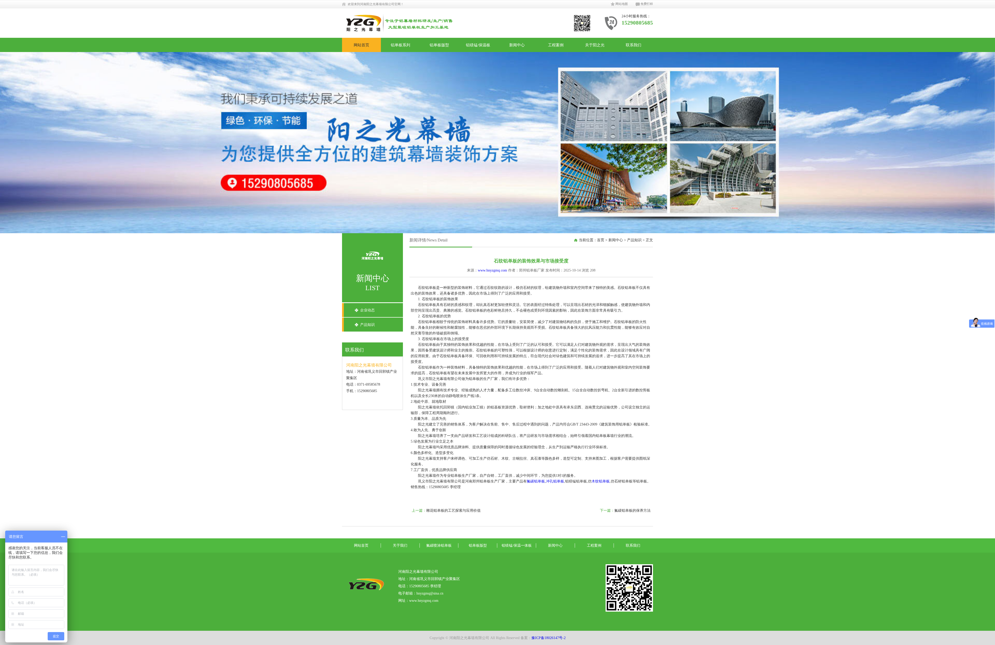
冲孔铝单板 (555, 481)
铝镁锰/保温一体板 (517, 545)
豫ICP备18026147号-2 (548, 638)
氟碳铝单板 (536, 481)
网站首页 (361, 45)
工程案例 (556, 45)
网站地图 (621, 4)
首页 (600, 240)
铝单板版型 (439, 45)
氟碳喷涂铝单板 (439, 545)
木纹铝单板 (601, 481)
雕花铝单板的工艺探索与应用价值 (453, 510)
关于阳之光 (595, 45)
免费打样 (647, 4)
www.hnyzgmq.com (492, 270)
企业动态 (367, 310)
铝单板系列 (400, 45)
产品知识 (367, 325)
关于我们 (400, 545)
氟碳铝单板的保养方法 (632, 510)
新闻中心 (517, 45)
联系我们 (633, 45)
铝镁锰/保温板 (478, 45)
